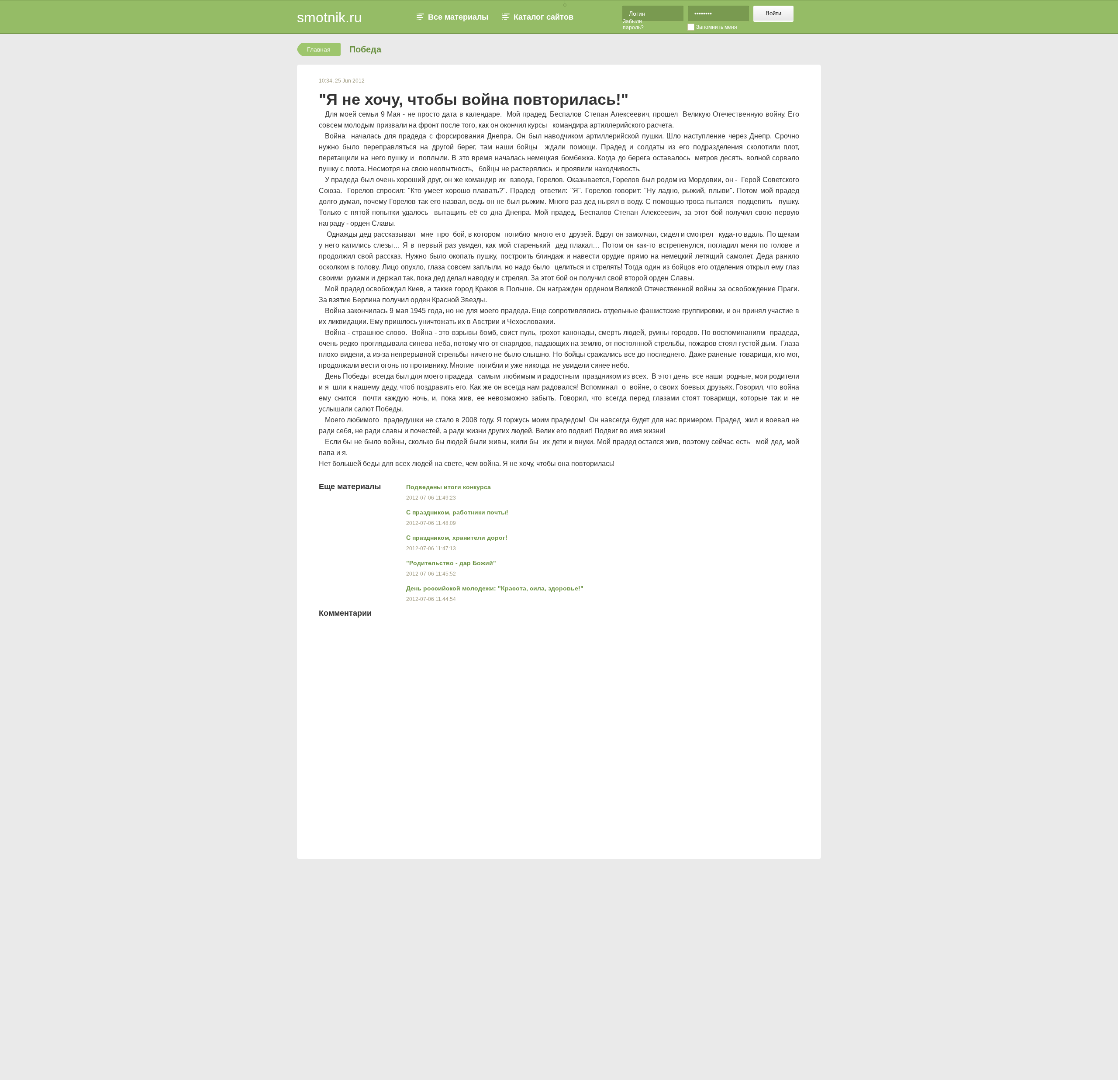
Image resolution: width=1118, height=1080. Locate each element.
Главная (319, 49)
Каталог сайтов (543, 17)
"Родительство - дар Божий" (451, 562)
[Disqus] (602, 735)
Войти (773, 13)
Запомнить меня (716, 27)
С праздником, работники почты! (457, 512)
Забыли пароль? (633, 24)
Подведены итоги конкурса (448, 486)
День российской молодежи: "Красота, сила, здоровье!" (494, 588)
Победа (365, 49)
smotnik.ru (329, 17)
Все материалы (458, 17)
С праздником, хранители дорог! (456, 537)
